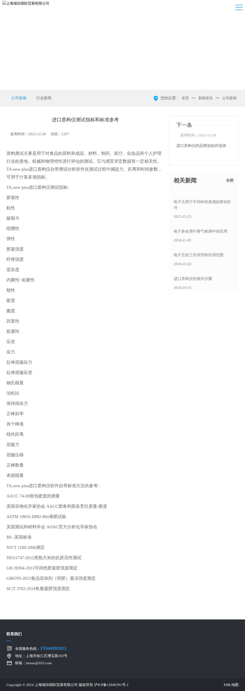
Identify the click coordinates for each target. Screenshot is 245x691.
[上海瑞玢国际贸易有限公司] (25, 3)
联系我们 (14, 634)
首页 (185, 98)
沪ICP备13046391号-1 (111, 685)
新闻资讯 (205, 98)
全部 (230, 180)
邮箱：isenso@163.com (33, 663)
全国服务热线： (41, 648)
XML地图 (231, 685)
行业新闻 (43, 98)
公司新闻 (19, 98)
